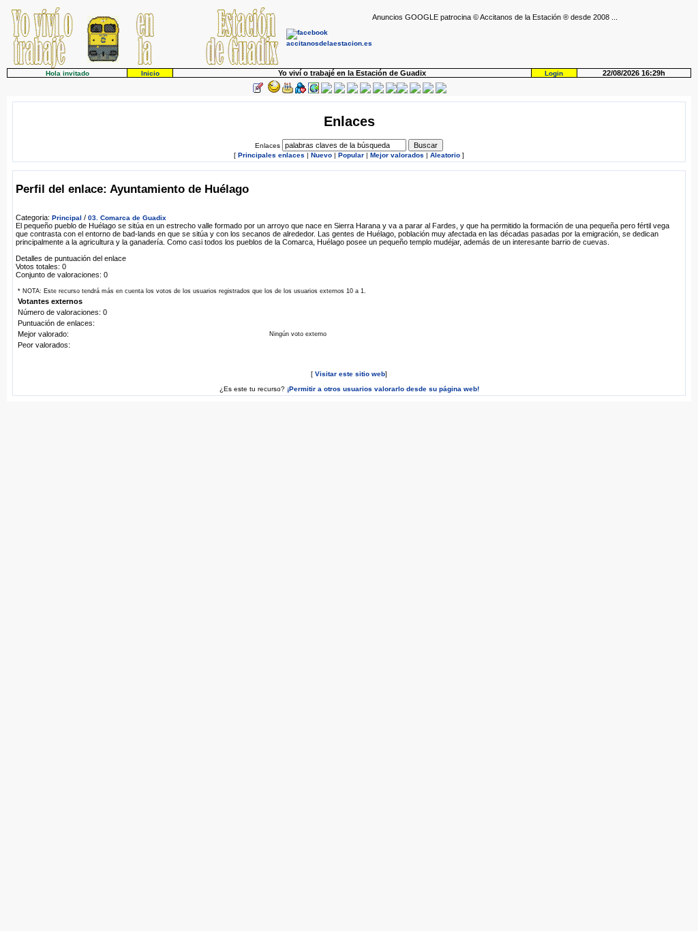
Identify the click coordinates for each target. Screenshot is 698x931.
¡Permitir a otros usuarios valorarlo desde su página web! (383, 389)
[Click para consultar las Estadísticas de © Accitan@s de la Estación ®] (339, 91)
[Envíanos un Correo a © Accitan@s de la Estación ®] (415, 91)
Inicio (150, 73)
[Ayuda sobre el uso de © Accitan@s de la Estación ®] (391, 91)
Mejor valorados (397, 155)
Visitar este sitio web (350, 374)
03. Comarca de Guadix (127, 218)
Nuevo (321, 155)
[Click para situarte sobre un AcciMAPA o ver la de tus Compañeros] (313, 91)
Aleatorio (445, 155)
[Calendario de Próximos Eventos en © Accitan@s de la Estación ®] (365, 91)
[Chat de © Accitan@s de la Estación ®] (402, 91)
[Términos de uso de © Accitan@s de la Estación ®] (428, 91)
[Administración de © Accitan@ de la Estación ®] (441, 91)
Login (554, 73)
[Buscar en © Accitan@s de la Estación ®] (352, 91)
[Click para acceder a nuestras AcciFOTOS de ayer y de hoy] (272, 91)
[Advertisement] (531, 41)
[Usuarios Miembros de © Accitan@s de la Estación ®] (378, 91)
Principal (67, 218)
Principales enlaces (271, 155)
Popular (351, 155)
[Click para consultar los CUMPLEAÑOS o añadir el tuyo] (287, 91)
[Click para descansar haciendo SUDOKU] (326, 91)
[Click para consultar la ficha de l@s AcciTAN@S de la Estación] (300, 91)
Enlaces (267, 145)
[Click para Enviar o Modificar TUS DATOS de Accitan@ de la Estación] (257, 91)
